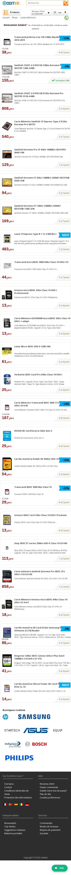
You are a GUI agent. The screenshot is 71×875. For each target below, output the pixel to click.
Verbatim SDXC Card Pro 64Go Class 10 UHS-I (38, 374)
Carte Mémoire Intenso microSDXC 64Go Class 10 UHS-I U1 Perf (40, 601)
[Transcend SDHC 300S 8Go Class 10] (7, 492)
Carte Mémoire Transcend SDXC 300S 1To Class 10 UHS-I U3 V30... (41, 410)
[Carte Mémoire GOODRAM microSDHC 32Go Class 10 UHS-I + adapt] (7, 323)
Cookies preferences (50, 797)
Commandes (46, 823)
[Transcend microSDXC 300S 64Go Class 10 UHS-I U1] (7, 267)
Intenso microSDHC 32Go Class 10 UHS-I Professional (35, 292)
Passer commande (49, 787)
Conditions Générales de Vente (16, 792)
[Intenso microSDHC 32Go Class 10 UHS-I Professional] (7, 295)
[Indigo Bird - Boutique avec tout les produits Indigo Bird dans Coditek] (13, 744)
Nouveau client (47, 783)
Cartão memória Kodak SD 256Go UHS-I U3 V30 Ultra (42, 458)
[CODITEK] (12, 3)
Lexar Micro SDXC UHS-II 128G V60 (32, 346)
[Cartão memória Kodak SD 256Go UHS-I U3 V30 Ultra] (7, 463)
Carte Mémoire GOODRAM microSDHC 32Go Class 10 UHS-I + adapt (42, 320)
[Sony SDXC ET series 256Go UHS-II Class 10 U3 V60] (7, 548)
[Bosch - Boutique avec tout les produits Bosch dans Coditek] (36, 744)
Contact (8, 787)
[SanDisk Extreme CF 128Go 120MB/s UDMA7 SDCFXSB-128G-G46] (7, 210)
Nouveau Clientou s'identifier (38, 12)
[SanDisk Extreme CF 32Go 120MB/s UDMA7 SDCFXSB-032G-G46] (7, 182)
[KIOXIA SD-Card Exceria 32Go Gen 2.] (7, 435)
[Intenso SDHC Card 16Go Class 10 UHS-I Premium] (7, 520)
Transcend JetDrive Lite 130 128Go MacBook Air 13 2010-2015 (41, 38)
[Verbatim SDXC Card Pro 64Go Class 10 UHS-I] (7, 379)
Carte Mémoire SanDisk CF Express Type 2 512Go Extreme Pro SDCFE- (40, 123)
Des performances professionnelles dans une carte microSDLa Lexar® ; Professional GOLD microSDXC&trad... (42, 354)
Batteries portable (13, 833)
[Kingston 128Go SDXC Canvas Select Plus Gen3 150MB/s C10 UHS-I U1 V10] (7, 660)
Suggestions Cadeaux (14, 830)
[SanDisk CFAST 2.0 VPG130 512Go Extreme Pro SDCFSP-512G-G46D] (7, 98)
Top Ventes (9, 826)
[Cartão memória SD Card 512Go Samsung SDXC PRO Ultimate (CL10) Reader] (7, 632)
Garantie (44, 833)
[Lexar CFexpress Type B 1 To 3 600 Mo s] (7, 239)
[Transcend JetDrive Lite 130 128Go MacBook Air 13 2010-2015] (7, 42)
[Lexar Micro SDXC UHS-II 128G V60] (7, 351)
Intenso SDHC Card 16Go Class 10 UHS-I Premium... (35, 522)
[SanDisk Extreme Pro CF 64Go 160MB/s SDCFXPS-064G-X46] (7, 154)
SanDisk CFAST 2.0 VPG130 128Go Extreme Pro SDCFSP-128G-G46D (38, 67)
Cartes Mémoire (28, 17)
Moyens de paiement (50, 830)
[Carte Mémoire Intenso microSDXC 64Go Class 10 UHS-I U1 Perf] (7, 604)
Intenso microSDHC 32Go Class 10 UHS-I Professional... (36, 297)
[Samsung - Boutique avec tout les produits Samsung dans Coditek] (34, 717)
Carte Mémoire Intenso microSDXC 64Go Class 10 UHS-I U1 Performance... (38, 607)
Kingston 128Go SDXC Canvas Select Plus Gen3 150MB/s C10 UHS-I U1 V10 (39, 657)
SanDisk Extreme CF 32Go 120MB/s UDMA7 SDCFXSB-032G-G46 (42, 179)
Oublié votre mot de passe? (53, 790)
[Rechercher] (65, 3)
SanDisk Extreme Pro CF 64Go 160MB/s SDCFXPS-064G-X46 (40, 151)
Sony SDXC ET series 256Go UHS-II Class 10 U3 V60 (40, 543)
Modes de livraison (49, 826)
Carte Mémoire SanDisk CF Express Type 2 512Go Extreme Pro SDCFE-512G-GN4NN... (42, 129)
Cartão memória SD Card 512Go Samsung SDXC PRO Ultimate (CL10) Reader (42, 629)
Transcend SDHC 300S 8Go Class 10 (33, 487)
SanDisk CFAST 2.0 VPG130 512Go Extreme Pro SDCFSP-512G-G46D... (39, 101)
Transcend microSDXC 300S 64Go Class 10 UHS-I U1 (41, 262)
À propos (9, 783)
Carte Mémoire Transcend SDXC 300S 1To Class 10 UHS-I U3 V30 (41, 404)
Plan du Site (45, 794)
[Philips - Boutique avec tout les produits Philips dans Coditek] (19, 758)
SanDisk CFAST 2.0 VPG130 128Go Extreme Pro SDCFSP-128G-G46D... (39, 73)
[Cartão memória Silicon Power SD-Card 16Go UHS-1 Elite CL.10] (7, 688)
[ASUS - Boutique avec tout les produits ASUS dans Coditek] (36, 730)
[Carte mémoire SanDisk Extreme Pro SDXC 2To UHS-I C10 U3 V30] (7, 576)
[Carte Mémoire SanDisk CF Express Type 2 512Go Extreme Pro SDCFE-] (7, 126)
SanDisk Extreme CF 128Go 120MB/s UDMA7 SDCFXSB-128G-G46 (37, 207)
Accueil (6, 17)
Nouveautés (10, 823)
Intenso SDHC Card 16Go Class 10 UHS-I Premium (40, 515)
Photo (15, 17)
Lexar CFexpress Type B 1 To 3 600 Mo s (35, 234)
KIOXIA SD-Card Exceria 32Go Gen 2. (33, 430)
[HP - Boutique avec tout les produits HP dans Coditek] (9, 717)
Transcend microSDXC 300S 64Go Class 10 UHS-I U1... (36, 269)
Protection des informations (18, 797)
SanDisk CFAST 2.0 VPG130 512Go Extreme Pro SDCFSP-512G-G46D (38, 95)
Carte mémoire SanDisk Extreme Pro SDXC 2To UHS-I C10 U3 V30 (39, 573)
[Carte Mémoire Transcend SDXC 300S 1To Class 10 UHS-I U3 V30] (7, 407)
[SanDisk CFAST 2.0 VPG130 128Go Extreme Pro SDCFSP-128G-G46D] (7, 70)
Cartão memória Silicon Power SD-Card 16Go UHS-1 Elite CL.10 (42, 685)
